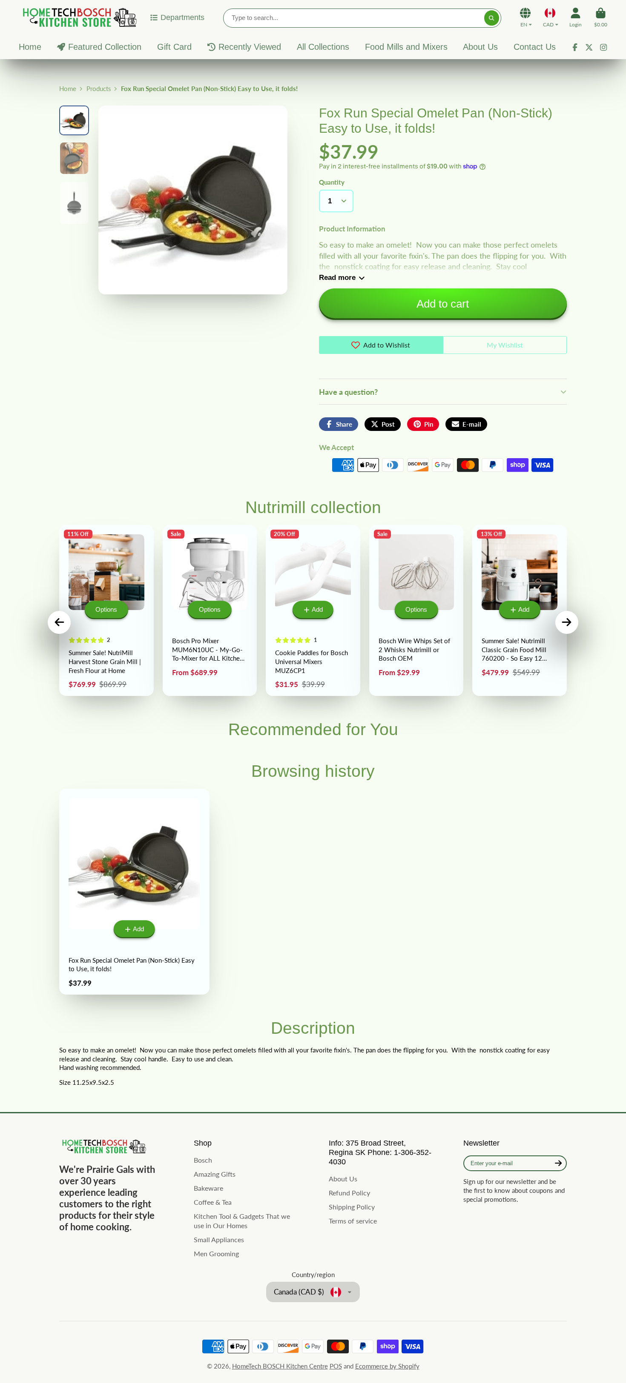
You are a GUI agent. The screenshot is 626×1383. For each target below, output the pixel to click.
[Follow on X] (589, 47)
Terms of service (353, 1221)
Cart (600, 17)
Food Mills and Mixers (406, 46)
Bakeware (208, 1188)
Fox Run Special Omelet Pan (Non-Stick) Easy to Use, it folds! (134, 892)
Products (98, 88)
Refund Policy (349, 1193)
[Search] (491, 18)
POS (336, 1366)
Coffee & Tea (213, 1202)
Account (575, 17)
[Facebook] (575, 47)
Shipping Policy (352, 1207)
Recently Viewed (249, 46)
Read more (337, 278)
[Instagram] (603, 47)
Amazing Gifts (214, 1174)
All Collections (323, 46)
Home (30, 46)
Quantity (332, 182)
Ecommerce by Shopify (387, 1366)
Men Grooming (216, 1253)
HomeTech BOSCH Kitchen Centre (280, 1366)
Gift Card (174, 46)
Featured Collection (104, 46)
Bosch (203, 1160)
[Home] (78, 17)
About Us (480, 46)
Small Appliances (219, 1239)
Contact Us (535, 46)
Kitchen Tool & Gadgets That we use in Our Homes (242, 1221)
